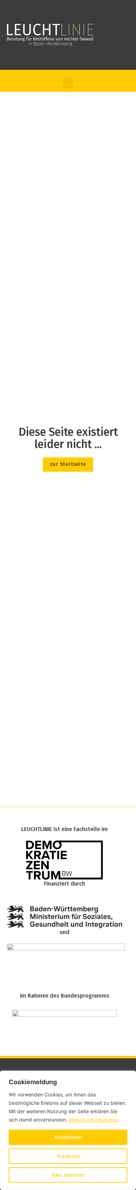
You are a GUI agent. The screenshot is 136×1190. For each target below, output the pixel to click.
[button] (68, 82)
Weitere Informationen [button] (94, 1120)
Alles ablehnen (68, 1175)
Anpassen (68, 1156)
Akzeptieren (68, 1137)
